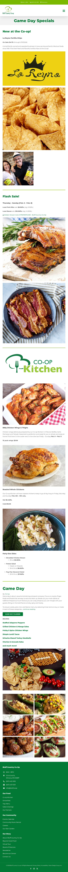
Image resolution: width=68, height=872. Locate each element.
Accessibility (44, 865)
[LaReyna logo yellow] (34, 52)
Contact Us (7, 857)
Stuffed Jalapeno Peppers (14, 623)
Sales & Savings (8, 807)
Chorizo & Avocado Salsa (13, 642)
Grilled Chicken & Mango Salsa (16, 627)
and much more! (10, 646)
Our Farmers (7, 810)
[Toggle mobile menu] (64, 10)
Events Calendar (8, 819)
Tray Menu (6, 804)
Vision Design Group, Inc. (55, 865)
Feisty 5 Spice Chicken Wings (15, 630)
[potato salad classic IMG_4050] (34, 509)
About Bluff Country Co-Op (12, 838)
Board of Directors (9, 847)
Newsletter (7, 850)
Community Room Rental (12, 822)
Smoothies (6, 800)
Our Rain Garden (8, 829)
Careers (5, 825)
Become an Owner (9, 853)
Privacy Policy (36, 865)
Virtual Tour (7, 844)
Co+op (7, 594)
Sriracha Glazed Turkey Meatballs (17, 638)
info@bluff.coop (11, 788)
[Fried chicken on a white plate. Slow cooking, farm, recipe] (34, 446)
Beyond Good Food (9, 841)
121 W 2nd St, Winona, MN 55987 (12, 777)
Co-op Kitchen (8, 797)
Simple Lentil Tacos (11, 634)
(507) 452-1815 (11, 781)
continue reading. (29, 609)
